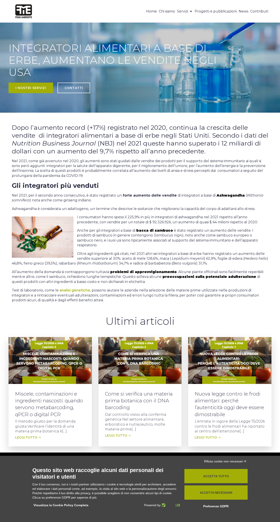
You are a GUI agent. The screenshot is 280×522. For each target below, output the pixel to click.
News (243, 11)
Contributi (259, 11)
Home (151, 11)
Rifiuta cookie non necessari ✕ (225, 461)
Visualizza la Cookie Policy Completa (60, 505)
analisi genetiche (75, 290)
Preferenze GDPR (216, 506)
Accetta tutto (216, 476)
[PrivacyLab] (170, 505)
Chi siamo (167, 11)
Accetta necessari (216, 492)
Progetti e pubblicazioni (216, 11)
